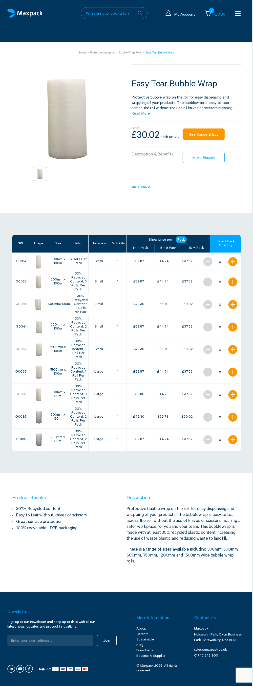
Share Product (140, 187)
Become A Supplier (151, 656)
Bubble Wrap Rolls (130, 53)
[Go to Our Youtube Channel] (20, 669)
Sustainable (145, 640)
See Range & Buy (203, 135)
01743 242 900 (206, 656)
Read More (140, 114)
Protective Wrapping (102, 53)
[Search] (140, 13)
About (141, 629)
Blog (139, 645)
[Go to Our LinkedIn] (11, 669)
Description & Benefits (152, 154)
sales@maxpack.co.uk (210, 650)
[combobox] (114, 13)
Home (82, 53)
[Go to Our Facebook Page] (29, 669)
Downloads (144, 651)
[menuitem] (40, 174)
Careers (142, 634)
